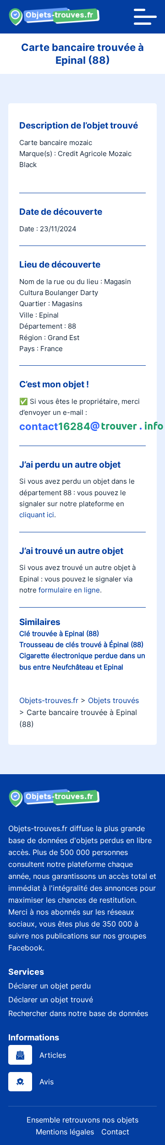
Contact (115, 1131)
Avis (46, 1081)
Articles (52, 1055)
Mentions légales (65, 1131)
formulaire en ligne (69, 590)
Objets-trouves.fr (48, 700)
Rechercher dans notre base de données (78, 1013)
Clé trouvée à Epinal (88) (59, 633)
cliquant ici (36, 514)
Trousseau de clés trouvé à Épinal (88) (81, 644)
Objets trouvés (113, 700)
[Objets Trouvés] (54, 16)
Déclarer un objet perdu (49, 985)
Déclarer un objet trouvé (50, 999)
